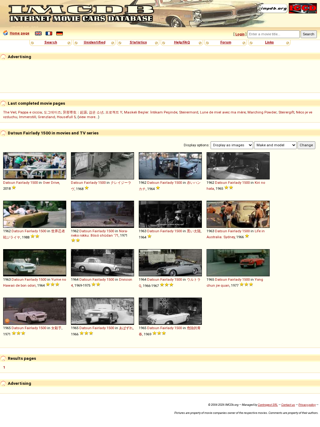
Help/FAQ (182, 42)
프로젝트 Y (113, 112)
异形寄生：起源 (75, 112)
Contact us (288, 404)
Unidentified (94, 42)
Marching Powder (262, 112)
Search (50, 42)
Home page (19, 33)
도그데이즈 (52, 112)
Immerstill (27, 117)
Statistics (138, 42)
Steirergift (286, 112)
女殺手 (56, 328)
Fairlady (22, 182)
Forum (225, 42)
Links (269, 42)
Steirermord (188, 112)
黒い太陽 (194, 231)
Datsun (9, 182)
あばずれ (126, 328)
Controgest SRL (268, 404)
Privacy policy (307, 404)
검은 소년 (96, 112)
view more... (88, 117)
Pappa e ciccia (30, 112)
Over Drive (51, 182)
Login (240, 34)
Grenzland (46, 117)
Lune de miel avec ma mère (223, 112)
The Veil (9, 112)
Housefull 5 (66, 117)
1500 (34, 182)
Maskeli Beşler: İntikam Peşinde (150, 112)
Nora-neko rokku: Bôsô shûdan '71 (99, 233)
